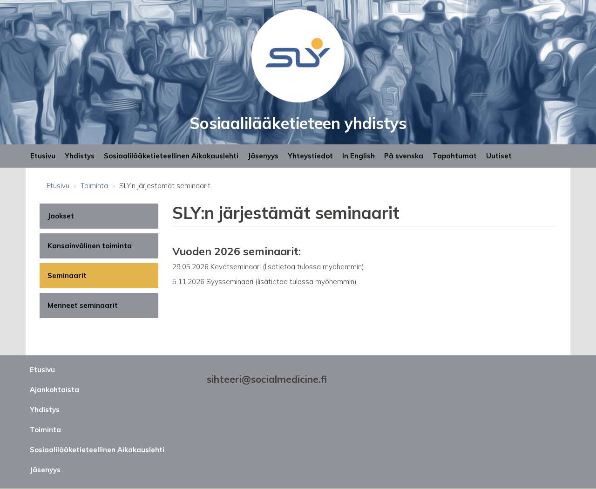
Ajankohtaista (54, 389)
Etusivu (42, 155)
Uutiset (499, 155)
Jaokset (60, 215)
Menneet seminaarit (82, 305)
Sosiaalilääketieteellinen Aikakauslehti (171, 155)
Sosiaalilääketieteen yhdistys (298, 123)
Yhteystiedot (310, 155)
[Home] (298, 55)
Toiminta (94, 185)
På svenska (403, 155)
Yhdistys (80, 155)
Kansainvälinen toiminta (89, 245)
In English (358, 155)
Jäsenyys (263, 155)
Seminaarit (67, 275)
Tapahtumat (455, 155)
